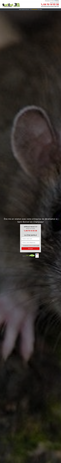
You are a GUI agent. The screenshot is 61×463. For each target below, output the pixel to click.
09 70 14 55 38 (51, 4)
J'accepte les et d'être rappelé (31, 245)
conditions (30, 245)
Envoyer (30, 248)
